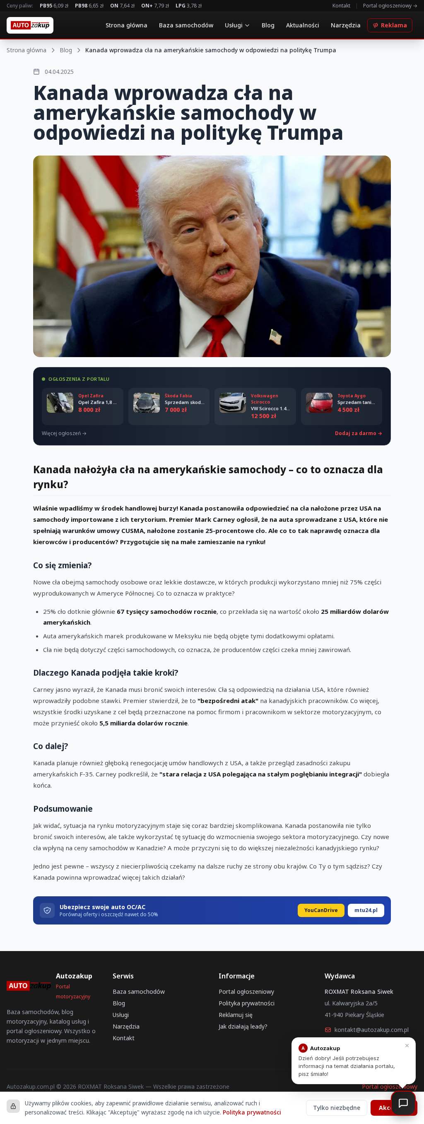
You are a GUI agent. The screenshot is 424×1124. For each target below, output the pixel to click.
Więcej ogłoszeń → (64, 433)
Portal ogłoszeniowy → (390, 5)
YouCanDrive (321, 910)
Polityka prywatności (247, 1003)
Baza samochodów (186, 25)
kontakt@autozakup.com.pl (372, 1030)
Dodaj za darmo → (358, 433)
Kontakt (341, 5)
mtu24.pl (366, 910)
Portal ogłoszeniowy (246, 991)
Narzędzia (346, 25)
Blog (268, 25)
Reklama (394, 25)
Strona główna (126, 25)
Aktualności (302, 25)
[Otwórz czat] (403, 1103)
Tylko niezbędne (336, 1108)
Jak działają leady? (243, 1026)
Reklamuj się (236, 1015)
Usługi (234, 25)
